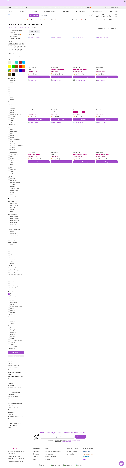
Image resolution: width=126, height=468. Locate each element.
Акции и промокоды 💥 (21, 20)
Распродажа (34, 20)
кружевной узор (14, 197)
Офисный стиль (89, 20)
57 (9, 50)
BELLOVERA (13, 332)
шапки (12, 97)
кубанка (12, 255)
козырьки (12, 87)
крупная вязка (14, 238)
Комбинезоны (12, 390)
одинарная (13, 281)
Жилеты (10, 383)
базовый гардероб (15, 270)
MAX (84, 459)
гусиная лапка (14, 190)
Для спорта (11, 379)
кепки (11, 85)
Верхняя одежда (13, 367)
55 (22, 46)
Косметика (66, 11)
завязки (12, 304)
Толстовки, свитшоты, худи (15, 416)
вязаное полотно (15, 139)
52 (15, 46)
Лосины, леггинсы (13, 396)
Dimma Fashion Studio (16, 340)
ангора (12, 110)
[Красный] (20, 66)
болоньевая (13, 131)
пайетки (12, 308)
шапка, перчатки (14, 220)
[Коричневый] (16, 66)
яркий (11, 211)
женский (12, 319)
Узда (11, 164)
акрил (11, 104)
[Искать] (90, 15)
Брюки (10, 363)
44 (20, 43)
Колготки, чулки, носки (14, 387)
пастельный (13, 203)
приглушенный (14, 205)
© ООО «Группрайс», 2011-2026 (16, 458)
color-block (13, 178)
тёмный (12, 209)
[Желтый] (9, 66)
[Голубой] (23, 62)
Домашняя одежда (49, 11)
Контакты (47, 459)
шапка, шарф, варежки (16, 227)
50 (12, 46)
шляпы (12, 99)
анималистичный (15, 182)
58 (12, 50)
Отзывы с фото (70, 454)
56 (25, 46)
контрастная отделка (16, 306)
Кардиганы (11, 385)
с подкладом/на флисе (16, 287)
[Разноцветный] (9, 70)
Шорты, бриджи (12, 425)
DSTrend (12, 344)
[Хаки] (9, 74)
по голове (13, 259)
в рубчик (12, 231)
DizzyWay (12, 342)
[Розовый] (13, 70)
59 (15, 50)
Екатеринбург (14, 154)
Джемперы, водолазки (14, 372)
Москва (12, 158)
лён (11, 122)
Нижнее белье (114, 11)
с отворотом (13, 285)
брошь (12, 300)
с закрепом (13, 283)
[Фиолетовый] (23, 70)
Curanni (12, 338)
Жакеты (10, 381)
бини (11, 246)
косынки (12, 91)
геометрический (14, 188)
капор (11, 249)
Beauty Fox (13, 330)
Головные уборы (25, 28)
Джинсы (10, 374)
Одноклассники (88, 454)
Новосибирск (13, 160)
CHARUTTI (13, 334)
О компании (36, 449)
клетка (12, 194)
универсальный (13, 43)
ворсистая (13, 233)
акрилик (12, 106)
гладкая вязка (14, 235)
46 (23, 43)
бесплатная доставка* (47, 7)
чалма (12, 263)
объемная (13, 279)
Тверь (11, 162)
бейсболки (13, 80)
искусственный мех (15, 114)
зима (11, 171)
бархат (12, 129)
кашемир (12, 116)
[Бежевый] (9, 62)
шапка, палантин (15, 218)
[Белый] (13, 62)
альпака (12, 108)
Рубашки (10, 410)
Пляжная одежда (13, 407)
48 (9, 46)
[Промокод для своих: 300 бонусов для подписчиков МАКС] (63, 3)
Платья (10, 11)
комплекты (13, 89)
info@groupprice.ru (14, 456)
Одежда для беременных (15, 403)
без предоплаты (59, 7)
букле (11, 133)
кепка (11, 251)
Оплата (46, 449)
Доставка (36, 451)
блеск (11, 298)
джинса (12, 141)
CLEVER (12, 336)
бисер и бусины (14, 296)
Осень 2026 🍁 (52, 20)
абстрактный (13, 180)
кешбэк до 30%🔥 (86, 7)
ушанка (12, 261)
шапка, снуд (13, 222)
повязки (12, 95)
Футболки (10, 421)
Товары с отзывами (15, 38)
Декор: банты (34, 31)
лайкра (12, 118)
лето (11, 173)
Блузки (22, 11)
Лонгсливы (11, 394)
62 (22, 50)
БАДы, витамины (97, 11)
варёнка (12, 186)
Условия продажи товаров (52, 451)
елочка (12, 192)
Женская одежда (13, 28)
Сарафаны (11, 412)
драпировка (13, 302)
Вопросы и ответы (71, 451)
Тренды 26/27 (108, 20)
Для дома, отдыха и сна (15, 376)
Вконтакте (86, 451)
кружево (12, 147)
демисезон (13, 169)
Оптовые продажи (50, 457)
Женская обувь (80, 11)
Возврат (35, 457)
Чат (106, 7)
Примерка (36, 454)
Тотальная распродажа (16, 30)
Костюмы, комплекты (14, 392)
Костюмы (34, 11)
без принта (13, 184)
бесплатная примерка (73, 7)
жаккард (12, 143)
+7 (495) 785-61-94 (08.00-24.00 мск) (16, 452)
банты (11, 294)
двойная (12, 276)
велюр (12, 135)
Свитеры (10, 414)
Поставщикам (48, 454)
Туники (10, 419)
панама (12, 257)
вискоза (12, 112)
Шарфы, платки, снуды (14, 423)
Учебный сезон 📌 (77, 20)
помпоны (12, 312)
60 (18, 50)
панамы (12, 93)
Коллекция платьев (64, 20)
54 (18, 46)
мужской (12, 321)
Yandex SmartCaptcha (66, 441)
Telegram (86, 457)
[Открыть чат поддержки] (121, 463)
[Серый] (16, 70)
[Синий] (20, 70)
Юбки (9, 427)
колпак (12, 253)
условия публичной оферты (74, 440)
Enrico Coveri (13, 346)
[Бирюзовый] (16, 62)
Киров (11, 156)
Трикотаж (98, 20)
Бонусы (35, 459)
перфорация (13, 310)
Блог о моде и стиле (72, 449)
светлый (12, 207)
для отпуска (13, 272)
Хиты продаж (13, 36)
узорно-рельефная (15, 240)
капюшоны (13, 82)
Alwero (12, 328)
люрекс (12, 120)
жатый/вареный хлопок (16, 145)
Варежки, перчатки (13, 365)
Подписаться (80, 437)
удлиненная (13, 289)
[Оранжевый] (23, 66)
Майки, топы (11, 399)
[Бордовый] (20, 62)
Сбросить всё (16, 356)
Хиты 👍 (42, 20)
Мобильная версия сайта (15, 461)
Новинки (10, 20)
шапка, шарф (14, 224)
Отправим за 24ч (15, 34)
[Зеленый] (13, 66)
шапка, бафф (14, 216)
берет (11, 244)
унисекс (12, 323)
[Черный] (13, 74)
